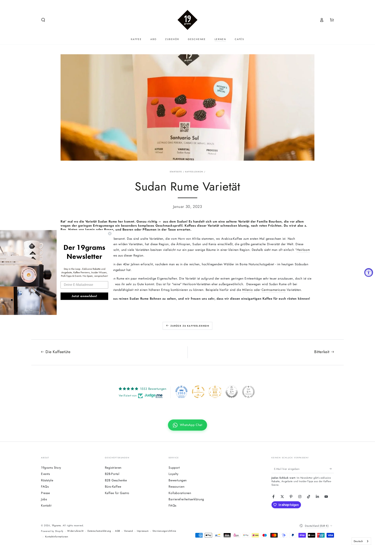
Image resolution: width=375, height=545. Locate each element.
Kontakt (46, 505)
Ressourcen (176, 486)
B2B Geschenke (116, 480)
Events (45, 474)
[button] (43, 20)
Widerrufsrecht (75, 531)
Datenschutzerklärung (99, 531)
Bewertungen (178, 480)
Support (174, 467)
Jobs (44, 499)
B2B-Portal (112, 474)
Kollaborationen (180, 493)
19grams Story (51, 467)
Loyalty (173, 474)
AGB (117, 531)
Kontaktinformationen (56, 536)
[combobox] (361, 541)
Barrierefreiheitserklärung (186, 499)
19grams (56, 525)
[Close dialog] (110, 233)
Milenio (247, 290)
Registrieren (113, 467)
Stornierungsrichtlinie (164, 531)
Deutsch (358, 541)
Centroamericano (274, 290)
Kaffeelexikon (194, 171)
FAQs (45, 486)
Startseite (176, 171)
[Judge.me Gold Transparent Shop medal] (198, 392)
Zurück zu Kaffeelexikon (190, 325)
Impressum (142, 531)
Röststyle (47, 480)
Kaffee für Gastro (117, 493)
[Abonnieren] (331, 468)
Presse (45, 493)
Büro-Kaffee (113, 486)
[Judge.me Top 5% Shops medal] (231, 392)
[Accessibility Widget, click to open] (368, 272)
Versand (128, 531)
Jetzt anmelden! (84, 296)
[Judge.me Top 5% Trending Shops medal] (248, 392)
